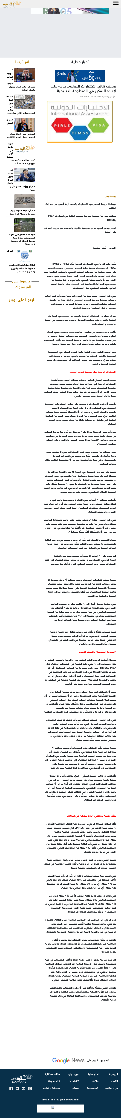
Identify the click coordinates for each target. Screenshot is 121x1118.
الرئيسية (113, 1074)
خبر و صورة (92, 1087)
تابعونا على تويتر (22, 299)
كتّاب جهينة (54, 1080)
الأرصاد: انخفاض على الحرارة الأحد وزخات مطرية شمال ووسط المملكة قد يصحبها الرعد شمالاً (22, 239)
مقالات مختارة (52, 1074)
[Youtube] (23, 1088)
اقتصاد (114, 1080)
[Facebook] (11, 1088)
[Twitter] (17, 1088)
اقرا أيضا (22, 61)
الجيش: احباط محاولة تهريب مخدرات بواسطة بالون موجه (22, 211)
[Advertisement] (60, 33)
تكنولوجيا (74, 1080)
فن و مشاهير (111, 1087)
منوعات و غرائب (51, 1087)
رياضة (95, 1080)
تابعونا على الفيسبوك (21, 283)
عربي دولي (73, 1074)
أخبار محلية (93, 1074)
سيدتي (75, 1087)
